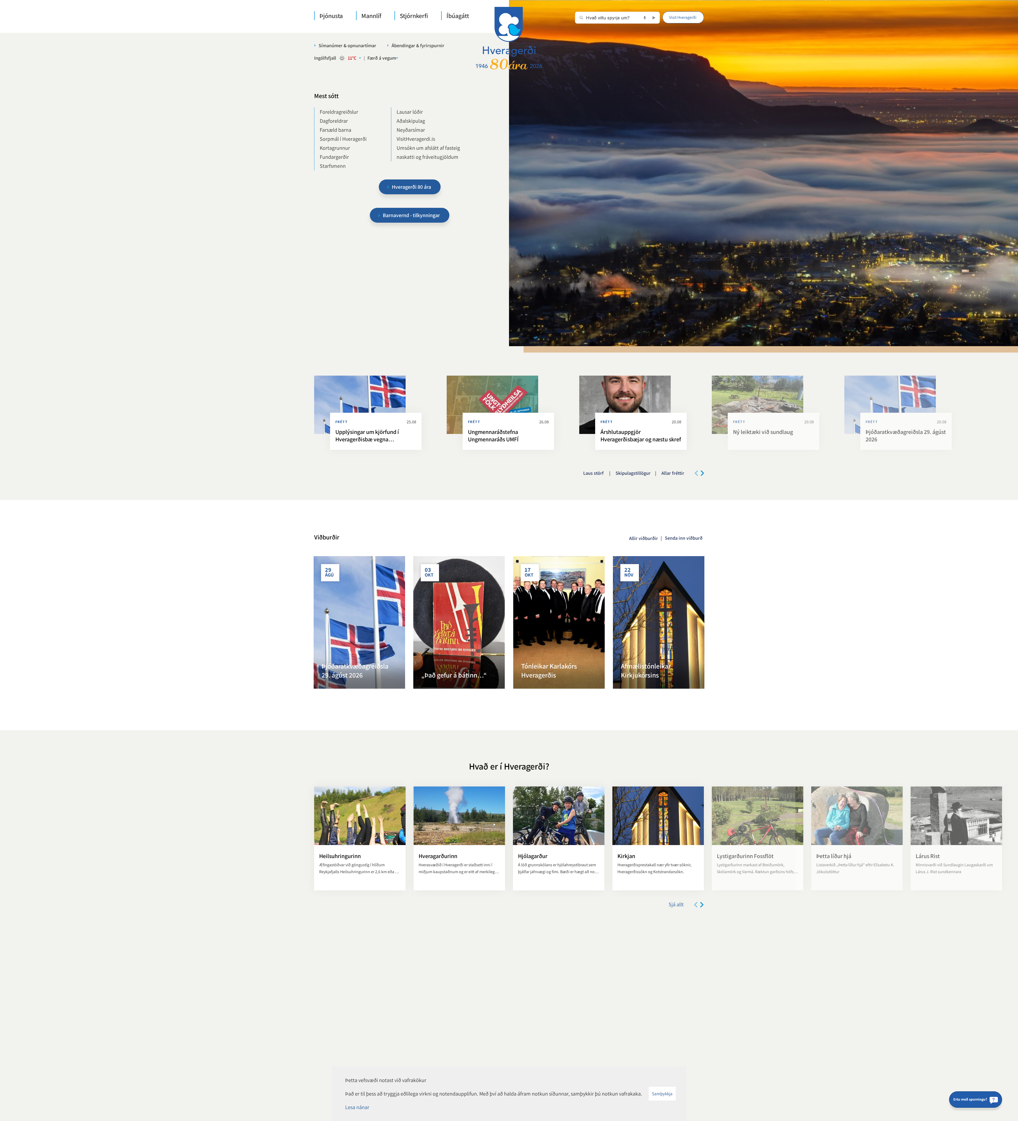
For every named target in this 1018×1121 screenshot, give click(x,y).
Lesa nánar (357, 1107)
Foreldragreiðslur (339, 111)
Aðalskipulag (411, 120)
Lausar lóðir (410, 111)
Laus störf (594, 473)
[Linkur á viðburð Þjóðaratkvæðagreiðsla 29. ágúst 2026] (359, 622)
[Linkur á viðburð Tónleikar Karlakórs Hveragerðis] (559, 622)
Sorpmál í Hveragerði (343, 138)
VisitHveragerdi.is (416, 138)
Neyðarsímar (411, 129)
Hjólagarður (532, 856)
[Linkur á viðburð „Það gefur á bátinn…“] (459, 622)
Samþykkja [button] (662, 1094)
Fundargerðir (334, 156)
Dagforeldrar (334, 120)
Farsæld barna (335, 129)
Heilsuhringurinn (340, 856)
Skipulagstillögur (633, 473)
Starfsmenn (333, 165)
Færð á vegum (381, 58)
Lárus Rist (928, 856)
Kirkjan (626, 856)
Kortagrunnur (335, 147)
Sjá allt (676, 904)
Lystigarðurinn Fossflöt (745, 856)
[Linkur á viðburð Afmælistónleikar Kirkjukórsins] (658, 622)
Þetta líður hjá (833, 856)
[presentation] (696, 473)
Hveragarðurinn (438, 856)
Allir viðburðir (643, 538)
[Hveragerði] (509, 38)
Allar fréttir (672, 473)
